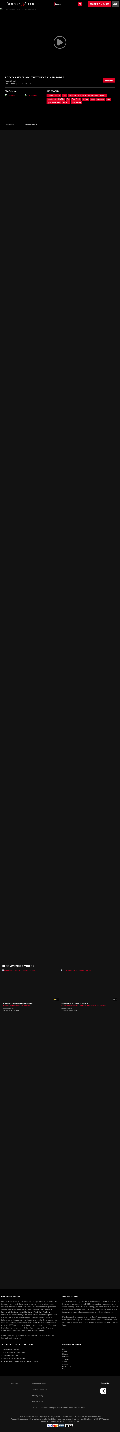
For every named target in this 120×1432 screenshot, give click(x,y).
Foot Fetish (76, 99)
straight (85, 99)
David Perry (65, 1005)
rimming (66, 103)
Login (115, 4)
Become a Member (99, 4)
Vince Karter (82, 1005)
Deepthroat (51, 99)
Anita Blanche (73, 1005)
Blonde (50, 95)
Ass (68, 99)
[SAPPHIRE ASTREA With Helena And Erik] (30, 985)
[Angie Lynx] (14, 108)
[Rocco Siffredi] (24, 4)
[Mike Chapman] (34, 108)
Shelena (41, 1330)
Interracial (82, 95)
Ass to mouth (93, 95)
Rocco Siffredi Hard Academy (39, 1312)
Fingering (72, 95)
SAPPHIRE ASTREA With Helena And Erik (18, 1003)
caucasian (100, 99)
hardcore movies (17, 1312)
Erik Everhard (7, 1005)
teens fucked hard (104, 1301)
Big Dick (61, 99)
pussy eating (76, 103)
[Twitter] (103, 1391)
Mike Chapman (31, 124)
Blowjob (103, 95)
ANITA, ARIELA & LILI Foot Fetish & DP (74, 1003)
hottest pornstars (35, 1328)
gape (108, 99)
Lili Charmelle (101, 1005)
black (93, 99)
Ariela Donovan (91, 1005)
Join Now (109, 80)
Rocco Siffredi (8, 1009)
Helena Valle (16, 1005)
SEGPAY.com (101, 1419)
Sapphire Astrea (25, 1005)
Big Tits (57, 95)
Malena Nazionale (13, 1330)
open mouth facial (54, 103)
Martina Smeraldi (28, 1330)
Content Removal (72, 1421)
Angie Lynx (10, 124)
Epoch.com (24, 1419)
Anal (64, 95)
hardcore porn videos (18, 1320)
